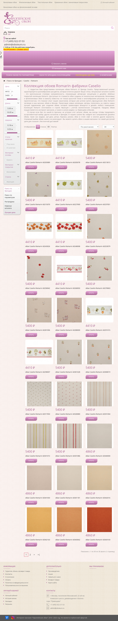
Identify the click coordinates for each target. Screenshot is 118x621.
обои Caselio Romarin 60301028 (67, 372)
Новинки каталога (8, 207)
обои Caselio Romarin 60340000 (98, 456)
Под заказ (11, 144)
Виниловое (11, 172)
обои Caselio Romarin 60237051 (98, 204)
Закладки (8, 601)
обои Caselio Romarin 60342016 (98, 498)
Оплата (7, 580)
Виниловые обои (10, 2)
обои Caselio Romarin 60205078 (67, 162)
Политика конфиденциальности (16, 583)
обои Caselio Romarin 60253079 (98, 246)
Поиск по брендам (14, 81)
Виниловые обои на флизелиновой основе (20, 7)
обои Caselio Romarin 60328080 (67, 414)
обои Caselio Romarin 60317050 (37, 414)
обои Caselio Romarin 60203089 (37, 162)
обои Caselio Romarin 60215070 (37, 204)
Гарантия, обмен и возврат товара (17, 571)
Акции (50, 574)
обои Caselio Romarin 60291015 (98, 330)
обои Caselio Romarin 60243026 (37, 246)
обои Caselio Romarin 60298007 (37, 372)
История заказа (10, 598)
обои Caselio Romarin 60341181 (67, 498)
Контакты (8, 574)
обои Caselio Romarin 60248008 (67, 246)
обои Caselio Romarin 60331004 (98, 414)
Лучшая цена (10, 212)
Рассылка (8, 604)
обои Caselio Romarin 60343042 (67, 540)
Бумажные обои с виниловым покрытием (71, 2)
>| (39, 554)
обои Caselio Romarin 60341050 (37, 498)
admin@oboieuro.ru (57, 608)
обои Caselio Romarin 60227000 (67, 204)
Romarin (34, 81)
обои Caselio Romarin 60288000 (67, 330)
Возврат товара (53, 580)
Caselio (26, 81)
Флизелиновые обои (27, 2)
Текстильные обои (45, 2)
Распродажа (9, 202)
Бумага (9, 160)
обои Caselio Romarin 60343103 (98, 540)
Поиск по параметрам (10, 196)
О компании (9, 577)
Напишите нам (60, 68)
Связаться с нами (54, 577)
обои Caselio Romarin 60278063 (98, 288)
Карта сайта (52, 583)
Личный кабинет (11, 595)
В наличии (11, 148)
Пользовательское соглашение (16, 585)
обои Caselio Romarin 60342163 (37, 540)
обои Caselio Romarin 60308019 (98, 372)
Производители (53, 571)
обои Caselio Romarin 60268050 (67, 288)
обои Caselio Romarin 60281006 (37, 330)
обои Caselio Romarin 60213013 (98, 162)
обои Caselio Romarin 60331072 (37, 456)
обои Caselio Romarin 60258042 (37, 288)
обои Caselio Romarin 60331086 (67, 456)
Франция (10, 182)
